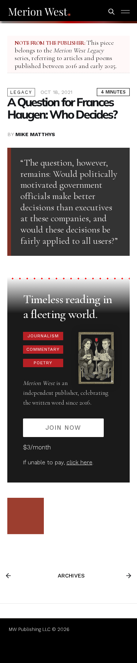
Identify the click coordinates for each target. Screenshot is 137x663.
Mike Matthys (35, 134)
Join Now (63, 427)
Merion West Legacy (78, 50)
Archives (71, 575)
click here (79, 462)
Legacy (21, 92)
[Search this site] (111, 11)
